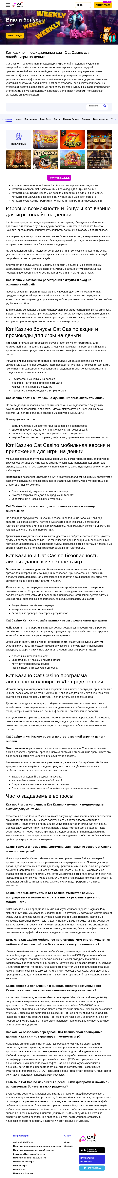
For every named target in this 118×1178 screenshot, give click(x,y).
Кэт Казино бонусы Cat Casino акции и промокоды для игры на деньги (54, 189)
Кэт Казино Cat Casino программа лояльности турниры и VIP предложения (57, 200)
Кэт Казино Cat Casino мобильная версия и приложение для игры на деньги (57, 192)
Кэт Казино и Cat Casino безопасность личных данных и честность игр (54, 196)
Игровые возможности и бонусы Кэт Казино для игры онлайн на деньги (55, 185)
